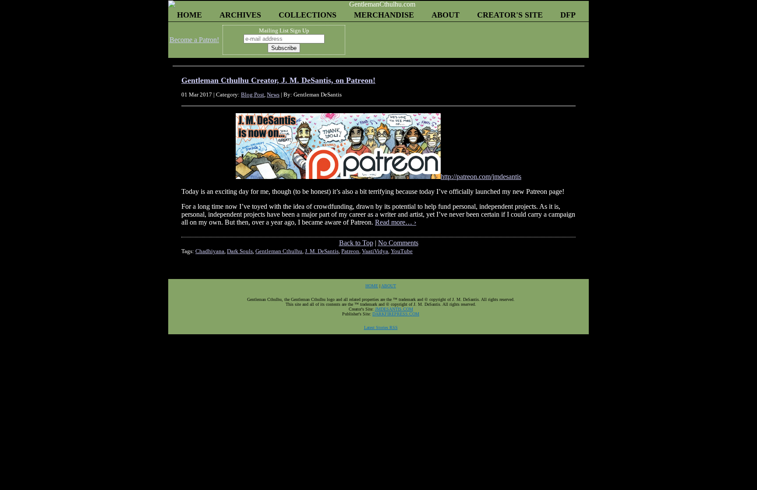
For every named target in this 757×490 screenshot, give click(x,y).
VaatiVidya (375, 251)
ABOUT (446, 15)
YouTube (402, 251)
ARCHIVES (240, 15)
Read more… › (395, 222)
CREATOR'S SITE (510, 15)
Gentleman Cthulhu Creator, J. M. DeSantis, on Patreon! (278, 80)
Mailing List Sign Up (284, 30)
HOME (189, 15)
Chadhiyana (209, 251)
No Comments (398, 243)
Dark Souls (240, 251)
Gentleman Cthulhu (278, 251)
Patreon (350, 251)
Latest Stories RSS (381, 327)
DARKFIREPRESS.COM (395, 313)
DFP (568, 15)
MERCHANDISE (384, 15)
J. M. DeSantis (322, 251)
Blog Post (252, 94)
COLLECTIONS (307, 15)
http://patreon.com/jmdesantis (481, 176)
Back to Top (356, 243)
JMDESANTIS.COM (394, 309)
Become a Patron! (194, 39)
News (273, 94)
